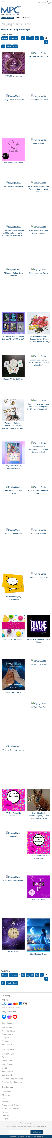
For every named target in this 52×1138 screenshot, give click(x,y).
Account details (8, 1031)
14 (42, 38)
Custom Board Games (12, 1082)
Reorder (5, 1041)
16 (46, 42)
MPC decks (7, 1064)
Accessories (7, 1071)
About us (6, 1095)
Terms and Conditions (11, 1108)
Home (4, 38)
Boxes (5, 1057)
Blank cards (7, 1060)
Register (5, 1038)
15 (46, 38)
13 (37, 38)
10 (23, 38)
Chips (4, 1068)
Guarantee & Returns (11, 1105)
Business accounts (10, 1044)
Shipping (5, 1102)
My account (7, 1027)
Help (4, 1098)
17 (3, 46)
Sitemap (5, 1115)
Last (15, 46)
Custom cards (8, 1054)
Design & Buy (7, 18)
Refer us (5, 1119)
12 (32, 38)
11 (28, 38)
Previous (13, 38)
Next (9, 46)
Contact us (6, 1091)
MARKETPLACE (24, 18)
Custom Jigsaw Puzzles (12, 1079)
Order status (7, 1034)
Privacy (5, 1112)
